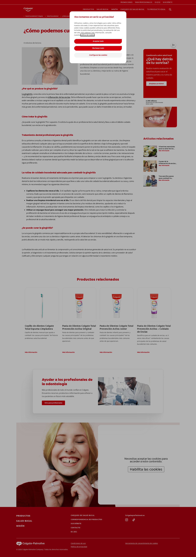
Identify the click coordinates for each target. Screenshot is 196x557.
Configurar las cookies (98, 55)
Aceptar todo (98, 41)
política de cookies (87, 35)
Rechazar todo (98, 48)
